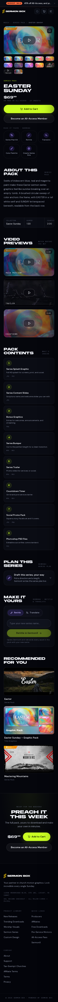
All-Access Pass (39, 937)
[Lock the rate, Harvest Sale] (29, 3)
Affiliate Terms (11, 971)
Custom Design (11, 937)
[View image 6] (8, 65)
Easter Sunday (13, 223)
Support (8, 961)
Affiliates (36, 921)
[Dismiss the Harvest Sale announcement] (54, 3)
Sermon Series (11, 932)
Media (6, 23)
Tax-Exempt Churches (15, 966)
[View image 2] (18, 58)
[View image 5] (49, 58)
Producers (37, 916)
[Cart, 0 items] (44, 11)
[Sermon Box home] (14, 11)
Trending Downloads (14, 921)
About (7, 956)
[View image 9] (39, 65)
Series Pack (19, 23)
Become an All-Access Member (29, 118)
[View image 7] (18, 65)
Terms (7, 976)
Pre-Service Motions (42, 932)
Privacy (7, 982)
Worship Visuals (11, 927)
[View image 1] (8, 58)
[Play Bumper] (29, 40)
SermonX (36, 942)
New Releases (10, 916)
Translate (34, 612)
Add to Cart (31, 109)
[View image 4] (39, 58)
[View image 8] (29, 65)
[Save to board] (49, 30)
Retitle (17, 612)
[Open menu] (51, 11)
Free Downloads (40, 927)
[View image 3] (29, 58)
